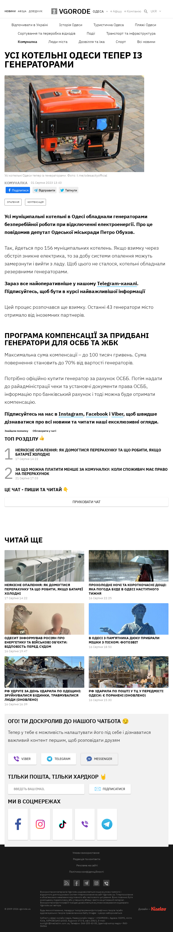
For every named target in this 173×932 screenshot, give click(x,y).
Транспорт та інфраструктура (130, 33)
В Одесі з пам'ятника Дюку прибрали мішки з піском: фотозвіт (124, 640)
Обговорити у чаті (44, 431)
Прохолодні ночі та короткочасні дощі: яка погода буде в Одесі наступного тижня (127, 589)
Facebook (97, 413)
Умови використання (86, 852)
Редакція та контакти (86, 859)
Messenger (103, 759)
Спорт (121, 41)
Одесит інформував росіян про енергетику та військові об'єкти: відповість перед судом (36, 642)
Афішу (117, 11)
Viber (117, 413)
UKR (154, 11)
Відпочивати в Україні (29, 24)
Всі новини (146, 41)
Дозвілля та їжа (92, 41)
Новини (10, 11)
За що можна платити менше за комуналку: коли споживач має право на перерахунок (91, 471)
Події (91, 33)
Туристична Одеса (108, 24)
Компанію (134, 11)
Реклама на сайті (87, 865)
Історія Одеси (70, 24)
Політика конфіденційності (86, 871)
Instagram (71, 413)
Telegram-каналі (117, 283)
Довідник (36, 11)
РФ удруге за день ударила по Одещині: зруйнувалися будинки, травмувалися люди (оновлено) (43, 695)
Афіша (22, 11)
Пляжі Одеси (145, 24)
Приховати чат (86, 502)
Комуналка (27, 41)
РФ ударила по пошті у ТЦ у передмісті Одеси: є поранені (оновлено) (126, 693)
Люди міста (57, 41)
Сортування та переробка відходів (46, 33)
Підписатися (114, 789)
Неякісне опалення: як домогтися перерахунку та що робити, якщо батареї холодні (88, 452)
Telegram (62, 759)
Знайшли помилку (16, 431)
